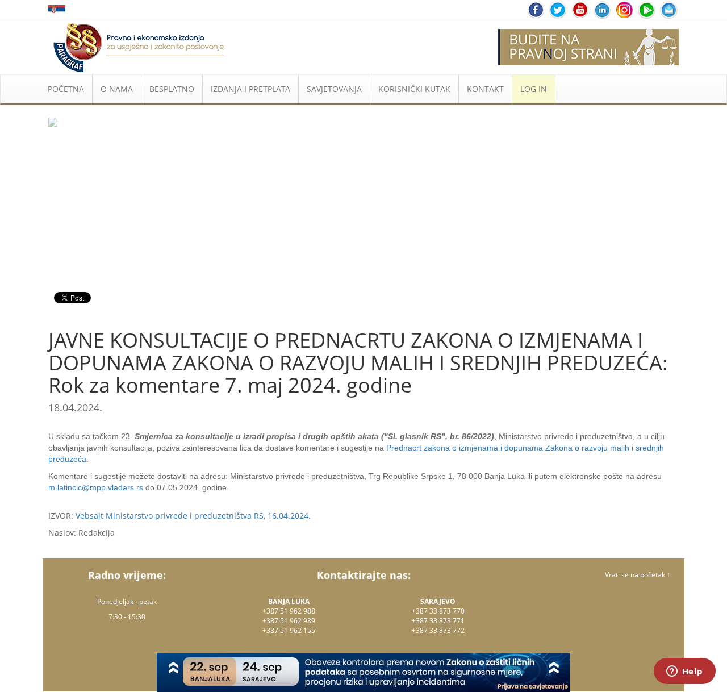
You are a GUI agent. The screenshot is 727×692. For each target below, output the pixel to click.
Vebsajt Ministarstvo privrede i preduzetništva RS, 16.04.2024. (193, 515)
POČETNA (66, 89)
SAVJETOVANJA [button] (334, 89)
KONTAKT (485, 89)
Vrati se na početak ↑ (637, 575)
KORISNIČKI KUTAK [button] (414, 89)
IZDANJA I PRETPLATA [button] (250, 89)
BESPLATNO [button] (171, 89)
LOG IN (533, 89)
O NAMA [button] (117, 89)
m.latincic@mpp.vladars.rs (95, 487)
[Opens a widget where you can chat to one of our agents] (684, 672)
